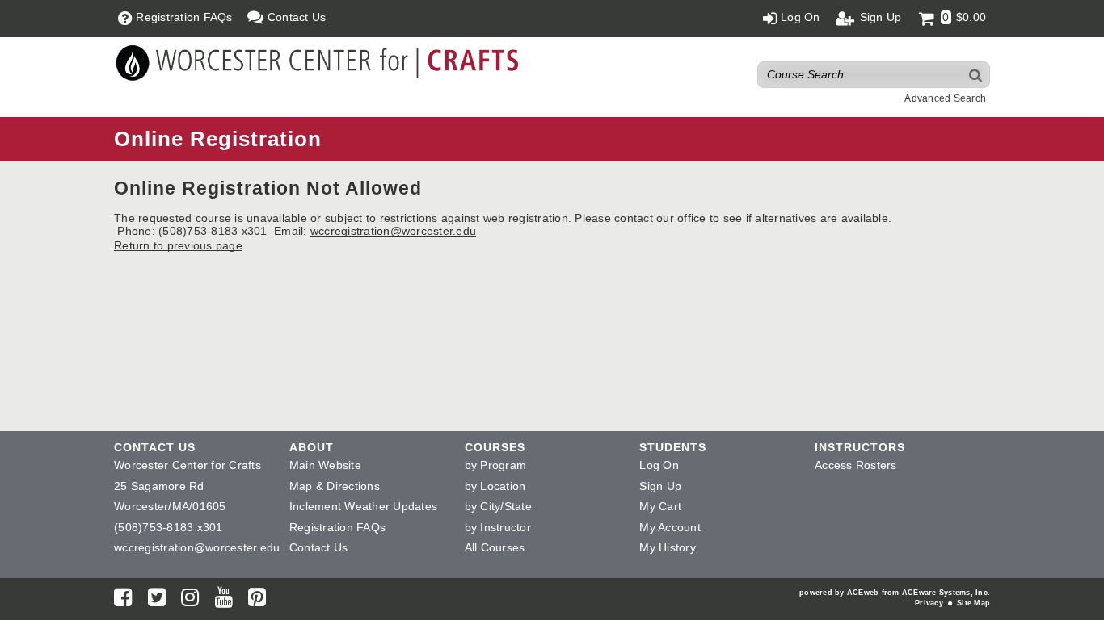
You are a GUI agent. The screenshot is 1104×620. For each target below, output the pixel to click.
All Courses (495, 547)
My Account (670, 527)
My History (667, 547)
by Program (496, 465)
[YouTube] (224, 600)
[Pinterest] (257, 600)
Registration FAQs (337, 527)
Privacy (929, 603)
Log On (659, 465)
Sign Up (660, 486)
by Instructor (498, 527)
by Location (495, 486)
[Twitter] (157, 600)
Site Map (973, 603)
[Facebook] (123, 600)
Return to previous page (178, 245)
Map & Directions (334, 486)
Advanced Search (945, 98)
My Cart (660, 506)
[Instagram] (190, 600)
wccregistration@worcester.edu (393, 230)
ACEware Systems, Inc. (946, 593)
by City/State (498, 506)
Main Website (325, 465)
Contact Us (318, 547)
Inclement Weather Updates (363, 506)
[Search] (976, 75)
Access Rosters (856, 465)
